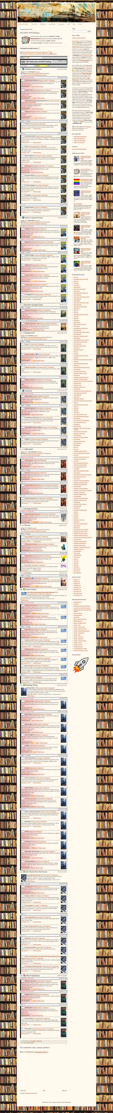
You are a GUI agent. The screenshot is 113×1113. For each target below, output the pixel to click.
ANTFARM (27, 938)
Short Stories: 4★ (78, 593)
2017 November (77, 435)
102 (28, 339)
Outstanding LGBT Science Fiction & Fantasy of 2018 (86, 180)
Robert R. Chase (35, 228)
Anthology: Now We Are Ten (80, 500)
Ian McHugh (37, 284)
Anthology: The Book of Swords (81, 437)
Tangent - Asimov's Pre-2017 (80, 629)
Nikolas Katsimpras (31, 958)
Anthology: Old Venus (79, 549)
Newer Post (23, 1090)
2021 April (76, 283)
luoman (59, 1102)
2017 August (76, 445)
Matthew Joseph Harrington (39, 1028)
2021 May (76, 281)
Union (26, 344)
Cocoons (27, 768)
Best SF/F (32, 54)
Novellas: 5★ (77, 583)
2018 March (76, 412)
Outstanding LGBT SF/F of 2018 (81, 355)
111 (46, 339)
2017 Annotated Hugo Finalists (81, 463)
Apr (30, 52)
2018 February (77, 418)
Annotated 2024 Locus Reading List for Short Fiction (85, 192)
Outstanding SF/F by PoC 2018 (80, 328)
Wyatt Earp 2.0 (28, 111)
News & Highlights (78, 203)
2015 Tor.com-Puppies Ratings (80, 523)
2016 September (77, 506)
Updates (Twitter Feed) (79, 142)
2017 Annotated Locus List (80, 422)
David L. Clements (40, 136)
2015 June (76, 561)
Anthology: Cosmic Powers (80, 459)
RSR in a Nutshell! (81, 38)
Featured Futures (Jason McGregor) (82, 606)
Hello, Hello (27, 629)
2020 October (77, 300)
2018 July (76, 402)
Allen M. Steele (38, 275)
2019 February (77, 369)
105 (34, 339)
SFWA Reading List (78, 621)
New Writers (52, 24)
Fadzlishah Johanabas (36, 439)
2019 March (76, 365)
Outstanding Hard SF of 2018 (80, 342)
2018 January (77, 424)
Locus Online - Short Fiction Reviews (82, 608)
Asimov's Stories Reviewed (34, 222)
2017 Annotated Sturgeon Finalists (82, 453)
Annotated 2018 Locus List (80, 371)
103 (30, 339)
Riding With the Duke (30, 658)
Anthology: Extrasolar (79, 399)
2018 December (77, 383)
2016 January (77, 527)
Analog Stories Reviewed (33, 73)
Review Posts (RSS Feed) (79, 138)
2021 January (77, 291)
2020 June (76, 312)
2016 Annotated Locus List (80, 476)
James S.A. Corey (38, 787)
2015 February (77, 569)
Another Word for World (30, 605)
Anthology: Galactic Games (80, 504)
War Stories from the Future (33, 875)
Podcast (36, 165)
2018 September (77, 395)
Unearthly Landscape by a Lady (32, 323)
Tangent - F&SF (77, 635)
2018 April (76, 410)
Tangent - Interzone (78, 637)
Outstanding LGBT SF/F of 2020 (81, 279)
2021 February (77, 287)
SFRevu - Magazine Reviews (80, 619)
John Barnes (38, 734)
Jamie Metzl (40, 917)
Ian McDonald (42, 798)
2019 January (77, 375)
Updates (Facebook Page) (79, 140)
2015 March (76, 567)
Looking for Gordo (29, 640)
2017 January (77, 478)
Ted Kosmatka (36, 265)
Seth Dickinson (41, 379)
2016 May (76, 516)
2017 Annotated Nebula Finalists (81, 416)
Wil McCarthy (37, 111)
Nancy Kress (38, 649)
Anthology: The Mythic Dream (81, 336)
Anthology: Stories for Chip (80, 543)
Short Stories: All (77, 591)
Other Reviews (39, 86)
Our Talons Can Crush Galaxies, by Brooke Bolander (85, 214)
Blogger (69, 1102)
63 (33, 455)
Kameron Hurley (36, 821)
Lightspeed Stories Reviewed (34, 453)
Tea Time (27, 472)
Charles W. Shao (37, 1007)
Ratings (32, 1042)
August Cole (47, 875)
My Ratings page (85, 60)
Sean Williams (39, 758)
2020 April (76, 318)
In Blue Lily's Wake (29, 701)
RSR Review (24, 85)
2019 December (77, 330)
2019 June (76, 353)
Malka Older (34, 565)
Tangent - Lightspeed (78, 638)
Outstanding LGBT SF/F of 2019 (81, 314)
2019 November (77, 334)
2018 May (76, 408)
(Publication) (52, 80)
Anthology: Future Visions (79, 545)
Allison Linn (41, 594)
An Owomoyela (34, 745)
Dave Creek (38, 185)
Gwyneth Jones (35, 841)
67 (39, 455)
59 (28, 455)
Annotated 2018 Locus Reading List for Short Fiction (85, 250)
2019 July (76, 351)
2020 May (76, 316)
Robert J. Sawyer (39, 640)
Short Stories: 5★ (78, 595)
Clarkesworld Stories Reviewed (35, 337)
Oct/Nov (43, 223)
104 (32, 339)
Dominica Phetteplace (40, 255)
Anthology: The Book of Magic (81, 379)
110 (44, 339)
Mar (28, 52)
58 (26, 455)
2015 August (76, 557)
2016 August (76, 508)
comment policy (40, 1051)
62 (32, 455)
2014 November (77, 572)
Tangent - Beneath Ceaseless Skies (81, 631)
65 (36, 455)
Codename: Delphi (29, 895)
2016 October (77, 502)
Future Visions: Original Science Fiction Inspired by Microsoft (41, 592)
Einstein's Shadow (29, 275)
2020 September (77, 304)
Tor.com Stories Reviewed (34, 529)
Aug (38, 52)
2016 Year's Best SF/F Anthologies (81, 480)
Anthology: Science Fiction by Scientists (83, 490)
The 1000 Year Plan (78, 646)
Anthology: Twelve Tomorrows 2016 (82, 547)
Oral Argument (28, 555)
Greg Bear (38, 616)
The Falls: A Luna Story (30, 798)
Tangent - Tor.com (78, 642)
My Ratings (43, 24)
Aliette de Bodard (39, 701)
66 (38, 455)
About (80, 24)
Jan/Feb (25, 75)
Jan (24, 52)
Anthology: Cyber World (79, 492)
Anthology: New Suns (78, 349)
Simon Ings (32, 831)
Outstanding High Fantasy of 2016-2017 (83, 400)
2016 (51, 52)
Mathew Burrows (47, 966)
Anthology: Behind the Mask (80, 451)
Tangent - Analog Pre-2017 (80, 623)
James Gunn (37, 207)
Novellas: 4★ (77, 581)
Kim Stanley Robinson (38, 555)
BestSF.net (76, 604)
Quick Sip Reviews (78, 615)
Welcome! (74, 38)
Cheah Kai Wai (37, 994)
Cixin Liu (41, 354)
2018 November (77, 385)
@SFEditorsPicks (77, 602)
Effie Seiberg (43, 165)
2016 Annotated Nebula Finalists (81, 471)
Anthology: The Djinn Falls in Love (81, 457)
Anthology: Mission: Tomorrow (81, 535)
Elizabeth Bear (37, 665)
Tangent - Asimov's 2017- (79, 627)
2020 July (76, 310)
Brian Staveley (37, 536)
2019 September (77, 344)
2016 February (77, 525)
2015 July (76, 559)
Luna (27, 800)
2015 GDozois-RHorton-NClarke (81, 529)
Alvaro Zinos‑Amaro (40, 155)
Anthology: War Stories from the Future (83, 537)
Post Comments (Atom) (31, 1093)
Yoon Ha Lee (39, 861)
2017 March (76, 469)
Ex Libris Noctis (28, 460)
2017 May (76, 455)
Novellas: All (76, 579)
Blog (68, 24)
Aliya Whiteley (40, 408)
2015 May (76, 563)
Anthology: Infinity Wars (79, 441)
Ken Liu (41, 926)
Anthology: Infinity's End (79, 387)
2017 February (77, 472)
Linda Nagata (38, 895)
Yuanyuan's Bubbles (29, 354)
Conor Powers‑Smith (39, 90)
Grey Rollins (38, 175)
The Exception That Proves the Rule (33, 966)
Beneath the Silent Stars (30, 498)
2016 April (76, 518)
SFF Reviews (76, 617)
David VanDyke (40, 981)
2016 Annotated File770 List (80, 467)
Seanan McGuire (36, 629)
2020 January (77, 326)
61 (31, 455)
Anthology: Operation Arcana (80, 531)
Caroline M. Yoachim (54, 100)
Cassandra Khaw (42, 367)
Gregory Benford (45, 811)
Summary (37, 72)
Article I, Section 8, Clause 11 (31, 926)
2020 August (76, 308)
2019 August (76, 348)
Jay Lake (37, 460)
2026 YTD (34, 24)
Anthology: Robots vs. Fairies (80, 373)
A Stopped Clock (28, 886)
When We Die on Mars (30, 367)
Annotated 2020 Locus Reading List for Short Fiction (85, 263)
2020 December (77, 295)
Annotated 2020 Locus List (80, 289)
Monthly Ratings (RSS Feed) (80, 136)
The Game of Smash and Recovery (33, 514)
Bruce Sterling (44, 851)
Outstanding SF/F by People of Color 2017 (83, 381)
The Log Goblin (28, 536)
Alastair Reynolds (38, 396)
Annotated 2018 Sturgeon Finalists (82, 367)
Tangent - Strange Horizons (80, 640)
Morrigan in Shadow (29, 379)
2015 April (76, 565)
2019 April (76, 361)
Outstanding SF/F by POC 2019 (81, 293)
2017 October (77, 439)
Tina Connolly (26, 102)
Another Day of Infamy (30, 947)
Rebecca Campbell (45, 323)
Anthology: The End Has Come (81, 533)
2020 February (77, 322)
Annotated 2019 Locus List (80, 324)
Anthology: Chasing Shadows (80, 465)
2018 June (76, 406)
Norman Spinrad (34, 123)
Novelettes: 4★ (77, 587)
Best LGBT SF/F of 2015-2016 (80, 431)
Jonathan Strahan (43, 688)
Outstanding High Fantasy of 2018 (81, 332)
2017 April (76, 461)
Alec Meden (36, 905)
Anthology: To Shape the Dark (80, 482)
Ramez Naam (39, 777)
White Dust (27, 242)
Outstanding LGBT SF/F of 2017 (81, 404)
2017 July (76, 447)
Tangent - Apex (77, 625)
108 (40, 339)
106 (36, 339)
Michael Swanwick (43, 544)
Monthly (28, 1042)
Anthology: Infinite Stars (79, 433)
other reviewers (87, 68)
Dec (47, 52)
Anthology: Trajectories (79, 520)
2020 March (76, 320)
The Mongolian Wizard (39, 545)
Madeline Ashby (37, 724)
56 (24, 455)
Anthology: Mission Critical (80, 346)
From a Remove (28, 905)
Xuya (24, 702)
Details (33, 86)
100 (24, 339)
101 (26, 339)
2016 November (77, 496)
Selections (54, 54)
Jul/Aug (37, 75)
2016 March (76, 522)
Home (44, 1090)
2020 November (77, 299)
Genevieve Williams (39, 294)
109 (42, 339)
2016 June (76, 514)
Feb (26, 52)
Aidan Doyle (42, 498)
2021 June (76, 277)
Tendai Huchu (47, 427)
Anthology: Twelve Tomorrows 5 (81, 377)
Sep (40, 52)
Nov (45, 52)
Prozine (22, 72)
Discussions (61, 24)
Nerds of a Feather (78, 613)
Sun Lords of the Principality (35, 486)
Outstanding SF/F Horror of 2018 (81, 340)
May (32, 52)
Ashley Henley (40, 947)
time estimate (75, 46)
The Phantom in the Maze (31, 544)
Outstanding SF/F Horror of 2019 (81, 302)
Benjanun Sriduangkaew (39, 714)
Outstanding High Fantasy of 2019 (81, 297)
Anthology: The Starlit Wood (80, 484)
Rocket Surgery (28, 165)
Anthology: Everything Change (81, 498)
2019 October (77, 338)
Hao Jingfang (38, 578)
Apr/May (31, 223)
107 (38, 339)
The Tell (27, 677)
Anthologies (47, 54)
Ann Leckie (40, 605)
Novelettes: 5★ (77, 589)
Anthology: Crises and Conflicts (81, 488)
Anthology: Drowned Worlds (80, 510)
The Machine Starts (29, 616)
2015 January (77, 570)
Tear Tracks (27, 565)
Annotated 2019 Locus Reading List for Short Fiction (85, 227)
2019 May (76, 357)
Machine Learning (29, 649)
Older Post (64, 1090)
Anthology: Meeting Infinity (80, 541)
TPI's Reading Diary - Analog (80, 648)
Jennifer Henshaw (32, 594)
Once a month (75, 41)
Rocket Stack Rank (35, 10)
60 (29, 455)
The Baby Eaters (29, 284)
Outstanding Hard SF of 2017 (80, 393)
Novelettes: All (77, 585)
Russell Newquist (38, 1018)
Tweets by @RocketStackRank (79, 149)
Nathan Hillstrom (42, 242)
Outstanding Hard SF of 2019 (80, 306)
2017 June (76, 449)
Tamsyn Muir (34, 344)
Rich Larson (41, 310)
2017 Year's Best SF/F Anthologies (85, 237)
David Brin (32, 677)
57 (25, 455)
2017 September (77, 443)
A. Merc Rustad (47, 485)
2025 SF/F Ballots (23, 24)
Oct (42, 52)
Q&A (74, 24)
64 (35, 455)
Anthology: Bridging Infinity (80, 494)
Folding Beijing (28, 578)
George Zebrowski (36, 195)
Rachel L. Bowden (43, 80)
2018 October (77, 389)
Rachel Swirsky (35, 472)
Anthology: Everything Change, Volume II (83, 359)
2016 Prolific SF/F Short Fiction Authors (82, 474)
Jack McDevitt (39, 658)
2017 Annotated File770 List (80, 414)
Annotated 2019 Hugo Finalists (81, 363)
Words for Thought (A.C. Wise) (81, 650)
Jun (35, 52)
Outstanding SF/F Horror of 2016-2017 (82, 391)
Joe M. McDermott (34, 146)
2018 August (76, 397)
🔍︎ (48, 80)
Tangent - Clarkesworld (79, 633)
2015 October (77, 553)
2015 (25, 1042)
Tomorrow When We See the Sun (32, 485)
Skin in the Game (29, 665)
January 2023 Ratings (85, 169)
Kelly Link (46, 514)
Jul (36, 52)
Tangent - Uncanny (78, 644)
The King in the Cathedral (31, 310)
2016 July (76, 512)
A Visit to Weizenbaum (30, 917)
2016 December (77, 486)
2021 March (76, 285)
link (53, 43)
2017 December (77, 426)
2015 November (77, 551)
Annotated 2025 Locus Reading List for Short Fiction (85, 158)
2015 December (77, 539)
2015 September (77, 555)
